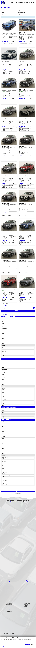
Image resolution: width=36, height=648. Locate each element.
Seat (2, 340)
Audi (2, 319)
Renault (3, 338)
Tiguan (3, 417)
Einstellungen (33, 644)
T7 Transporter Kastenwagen (6, 475)
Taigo (3, 355)
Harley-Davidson (5, 328)
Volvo (3, 405)
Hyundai (3, 372)
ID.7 (3, 465)
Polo (3, 393)
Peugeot (3, 336)
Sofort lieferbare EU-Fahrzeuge (8, 316)
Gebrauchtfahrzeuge (6, 419)
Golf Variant (4, 348)
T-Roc (3, 396)
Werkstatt (26, 2)
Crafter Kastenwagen (5, 457)
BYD (2, 321)
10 (2, 305)
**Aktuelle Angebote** (5, 314)
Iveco (3, 331)
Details (13, 41)
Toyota (3, 343)
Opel (2, 335)
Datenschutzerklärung (4, 646)
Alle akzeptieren (28, 644)
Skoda (3, 341)
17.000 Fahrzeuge (18, 310)
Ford (2, 326)
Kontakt (32, 2)
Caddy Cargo (4, 388)
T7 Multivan (4, 473)
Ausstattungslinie (21, 12)
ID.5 (3, 392)
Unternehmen (19, 2)
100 (7, 305)
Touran (3, 403)
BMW (2, 426)
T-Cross (3, 354)
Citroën (3, 428)
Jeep (3, 333)
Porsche (3, 446)
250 (9, 305)
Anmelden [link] (18, 491)
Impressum (11, 646)
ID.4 (3, 464)
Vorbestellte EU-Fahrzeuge (7, 359)
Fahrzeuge (12, 2)
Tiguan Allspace (4, 480)
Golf (3, 347)
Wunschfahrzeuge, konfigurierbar (9, 407)
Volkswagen (4, 345)
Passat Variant (4, 351)
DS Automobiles (4, 369)
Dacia (3, 367)
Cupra (3, 429)
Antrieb (2, 12)
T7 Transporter (4, 399)
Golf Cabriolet (4, 460)
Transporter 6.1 (4, 484)
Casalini (3, 323)
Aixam (3, 318)
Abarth (3, 421)
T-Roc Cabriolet (4, 472)
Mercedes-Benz (4, 441)
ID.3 (3, 350)
